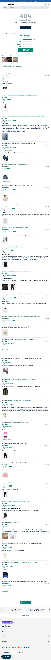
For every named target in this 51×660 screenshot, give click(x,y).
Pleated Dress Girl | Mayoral (14, 522)
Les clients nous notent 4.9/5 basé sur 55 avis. (13, 33)
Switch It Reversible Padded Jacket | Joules (18, 164)
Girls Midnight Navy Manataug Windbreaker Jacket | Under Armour (23, 562)
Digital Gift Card (11, 73)
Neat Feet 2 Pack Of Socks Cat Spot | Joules (18, 227)
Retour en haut (25, 615)
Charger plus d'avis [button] (25, 602)
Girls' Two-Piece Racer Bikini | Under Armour (18, 422)
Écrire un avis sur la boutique (25, 50)
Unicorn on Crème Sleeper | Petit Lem (16, 204)
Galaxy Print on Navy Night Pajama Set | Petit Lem (19, 501)
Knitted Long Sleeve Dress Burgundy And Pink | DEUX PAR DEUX (22, 95)
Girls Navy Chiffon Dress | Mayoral (15, 246)
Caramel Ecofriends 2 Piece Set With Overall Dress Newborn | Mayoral (24, 316)
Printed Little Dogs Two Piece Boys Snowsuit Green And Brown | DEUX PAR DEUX (26, 116)
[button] (48, 4)
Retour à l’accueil (25, 27)
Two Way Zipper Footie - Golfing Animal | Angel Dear (20, 400)
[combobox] (25, 7)
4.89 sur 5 (29, 35)
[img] (25, 35)
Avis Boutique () (17, 66)
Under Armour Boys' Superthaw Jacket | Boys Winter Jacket (21, 379)
